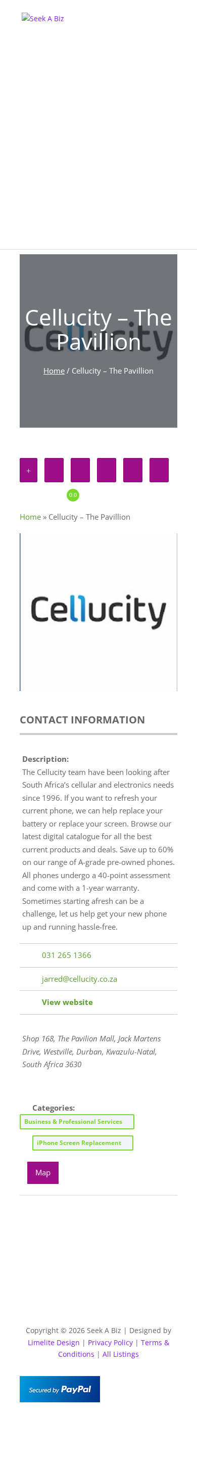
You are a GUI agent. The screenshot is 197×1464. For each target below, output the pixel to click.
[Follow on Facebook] (78, 1427)
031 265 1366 (66, 955)
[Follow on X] (98, 1427)
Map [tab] (43, 1172)
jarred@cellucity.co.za (79, 979)
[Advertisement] (98, 150)
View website (67, 1002)
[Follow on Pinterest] (119, 1427)
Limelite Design (54, 1342)
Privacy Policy (110, 1342)
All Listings (121, 1354)
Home (54, 370)
